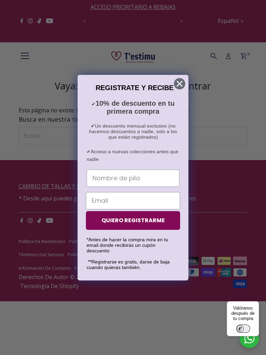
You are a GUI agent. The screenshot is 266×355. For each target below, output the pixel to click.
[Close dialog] (180, 84)
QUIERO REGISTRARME (133, 220)
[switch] (243, 328)
